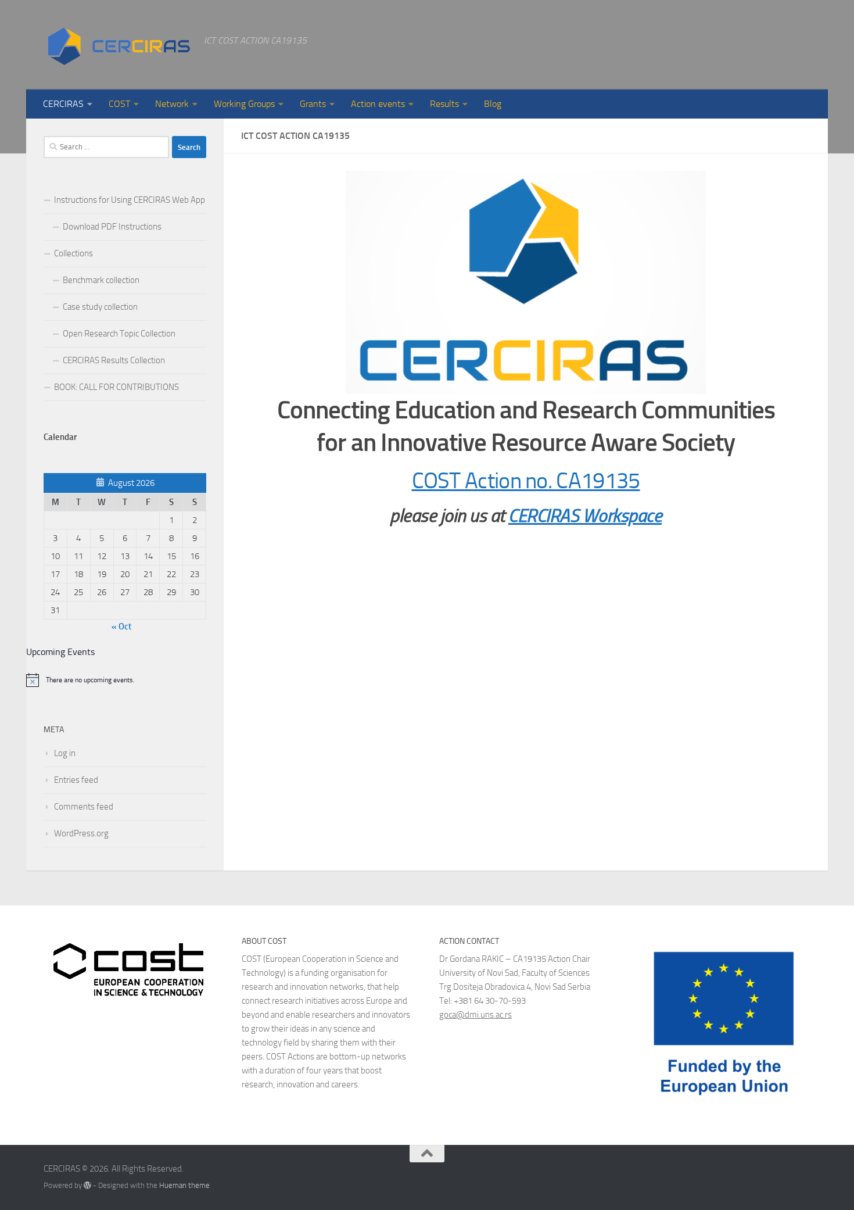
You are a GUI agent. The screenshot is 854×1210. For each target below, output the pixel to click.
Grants (313, 103)
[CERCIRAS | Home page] (118, 44)
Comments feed (83, 806)
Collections (73, 253)
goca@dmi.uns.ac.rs (475, 1014)
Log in (65, 753)
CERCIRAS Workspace (585, 516)
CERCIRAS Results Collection (114, 360)
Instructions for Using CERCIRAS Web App (129, 200)
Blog (492, 103)
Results (444, 103)
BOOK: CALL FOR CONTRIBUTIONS (116, 387)
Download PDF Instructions (112, 226)
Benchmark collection (101, 280)
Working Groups (244, 103)
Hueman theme (184, 1185)
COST (119, 103)
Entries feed (76, 780)
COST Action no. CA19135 (526, 480)
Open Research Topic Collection (119, 333)
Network (172, 103)
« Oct (121, 626)
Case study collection (100, 307)
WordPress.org (81, 833)
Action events (378, 103)
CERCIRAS (63, 103)
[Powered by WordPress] (87, 1185)
